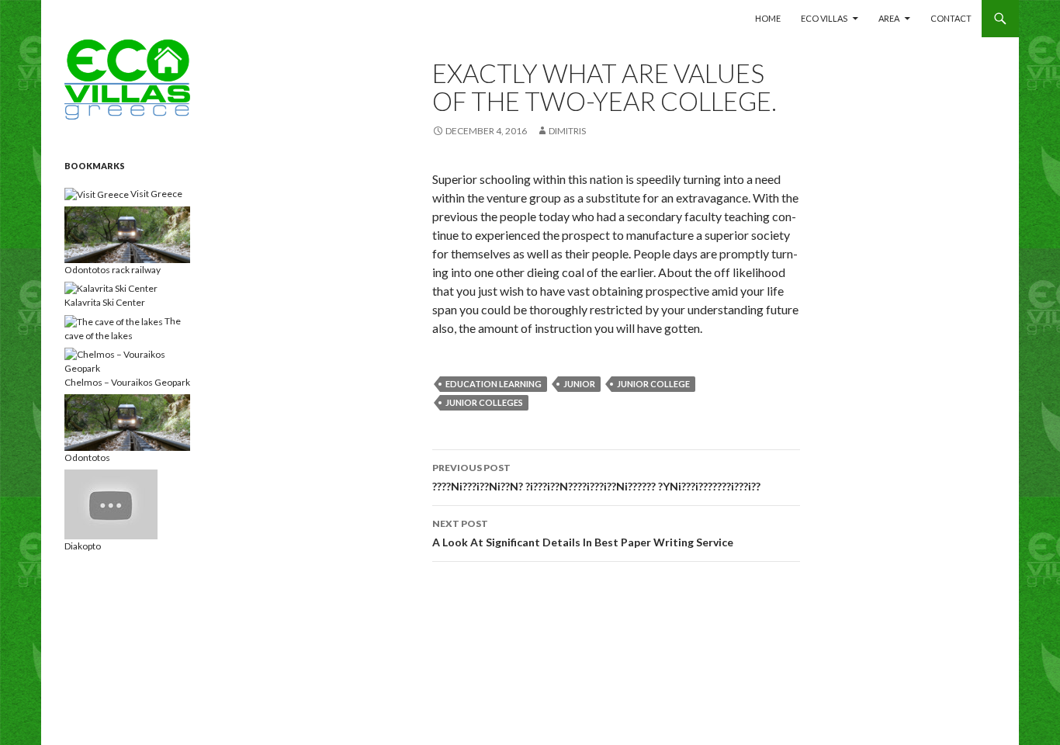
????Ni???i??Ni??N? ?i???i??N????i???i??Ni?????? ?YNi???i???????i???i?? (596, 477)
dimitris (567, 131)
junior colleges (484, 402)
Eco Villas (824, 18)
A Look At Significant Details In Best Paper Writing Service (582, 533)
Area (888, 18)
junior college (653, 384)
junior (579, 384)
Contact (951, 18)
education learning (493, 384)
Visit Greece (155, 193)
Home (768, 18)
